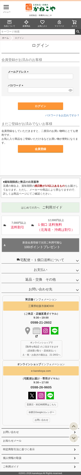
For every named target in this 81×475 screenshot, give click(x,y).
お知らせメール (12, 440)
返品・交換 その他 (40, 279)
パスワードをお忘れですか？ (62, 115)
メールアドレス (19, 71)
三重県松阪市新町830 (41, 305)
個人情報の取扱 (12, 457)
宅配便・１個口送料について (42, 260)
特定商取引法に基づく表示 (19, 449)
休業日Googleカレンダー (41, 412)
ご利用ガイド (11, 466)
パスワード (16, 85)
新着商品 (26, 26)
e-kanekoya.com (41, 370)
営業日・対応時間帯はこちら (41, 404)
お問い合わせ (11, 431)
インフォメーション (41, 364)
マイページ (59, 26)
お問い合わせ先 (40, 289)
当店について (9, 26)
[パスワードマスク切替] (70, 90)
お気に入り (42, 26)
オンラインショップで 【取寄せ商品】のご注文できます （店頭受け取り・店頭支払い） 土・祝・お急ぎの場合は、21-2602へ (41, 348)
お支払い (40, 270)
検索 (78, 31)
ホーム (5, 38)
